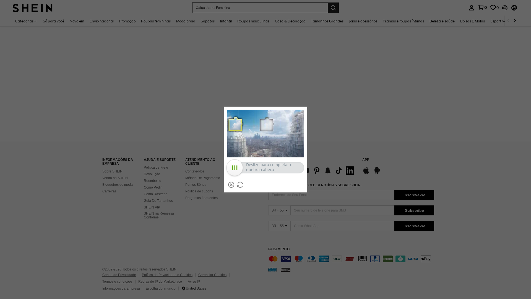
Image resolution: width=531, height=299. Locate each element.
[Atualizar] (240, 185)
